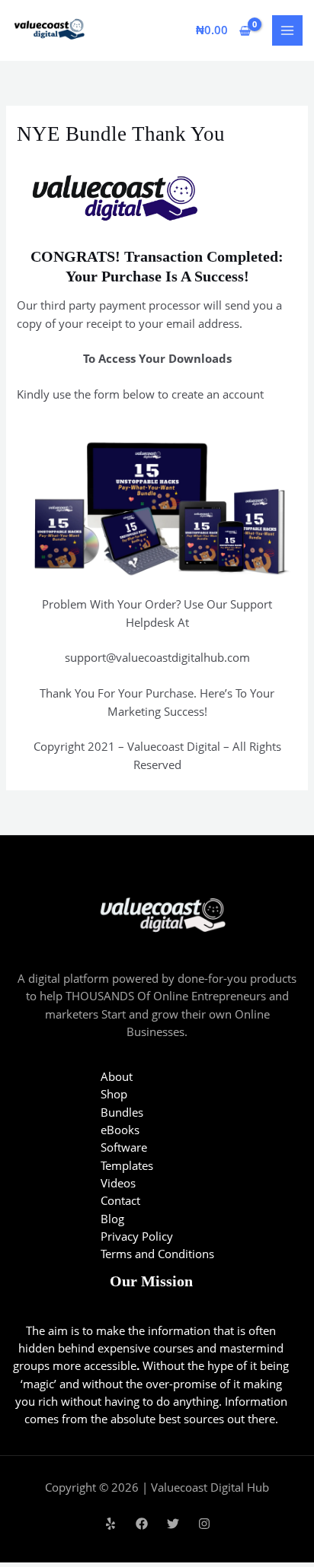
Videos (118, 1182)
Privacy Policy (137, 1236)
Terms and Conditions (157, 1253)
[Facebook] (142, 1524)
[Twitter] (173, 1524)
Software (124, 1147)
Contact (120, 1200)
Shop (114, 1093)
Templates (127, 1165)
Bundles (122, 1112)
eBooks (120, 1129)
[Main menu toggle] (287, 30)
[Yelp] (110, 1524)
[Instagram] (204, 1524)
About (117, 1076)
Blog (112, 1218)
